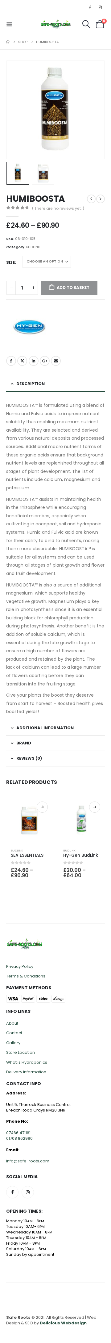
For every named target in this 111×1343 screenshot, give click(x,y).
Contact (14, 1033)
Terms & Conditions (25, 976)
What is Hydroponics (26, 1062)
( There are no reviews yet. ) (58, 208)
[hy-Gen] (29, 327)
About (12, 1023)
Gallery (13, 1043)
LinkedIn (34, 361)
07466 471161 (18, 1133)
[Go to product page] (29, 820)
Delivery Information (26, 1072)
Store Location (20, 1052)
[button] (11, 24)
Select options (42, 807)
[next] (100, 199)
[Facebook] (90, 7)
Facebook (11, 361)
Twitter (22, 361)
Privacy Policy (19, 966)
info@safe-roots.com (27, 1161)
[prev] (91, 199)
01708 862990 (19, 1138)
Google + (45, 361)
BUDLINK (33, 247)
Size (10, 262)
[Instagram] (100, 7)
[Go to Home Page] (8, 42)
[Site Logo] (55, 24)
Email (56, 361)
